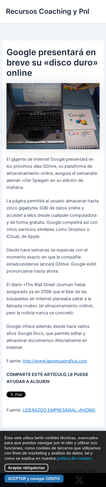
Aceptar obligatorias (26, 468)
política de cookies (74, 458)
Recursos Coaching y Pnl (47, 11)
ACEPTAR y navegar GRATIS (34, 478)
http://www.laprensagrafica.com (55, 361)
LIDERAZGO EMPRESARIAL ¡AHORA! (59, 410)
